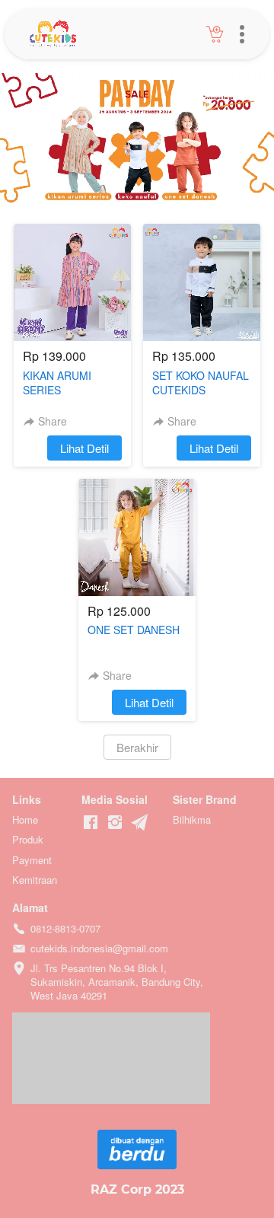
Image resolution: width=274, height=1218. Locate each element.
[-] (90, 822)
